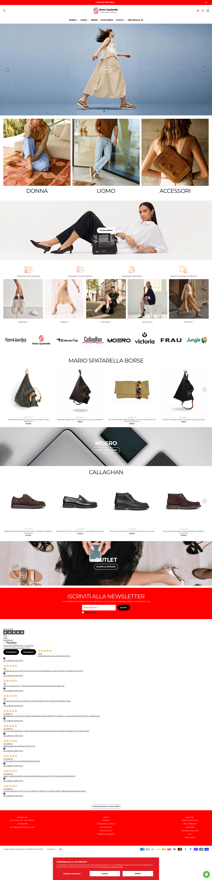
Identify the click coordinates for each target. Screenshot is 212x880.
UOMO (83, 20)
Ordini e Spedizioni (190, 820)
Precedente (11, 652)
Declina (138, 874)
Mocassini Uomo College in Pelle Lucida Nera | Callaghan (80, 531)
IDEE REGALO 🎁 (135, 20)
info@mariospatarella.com (22, 827)
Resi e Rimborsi (190, 824)
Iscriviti (123, 608)
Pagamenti (189, 827)
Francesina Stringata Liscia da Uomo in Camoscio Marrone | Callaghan (28, 532)
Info (190, 834)
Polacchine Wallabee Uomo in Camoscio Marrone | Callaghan (184, 532)
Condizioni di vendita (106, 824)
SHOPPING (190, 817)
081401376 (24, 824)
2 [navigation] (108, 112)
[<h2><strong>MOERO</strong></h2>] (106, 446)
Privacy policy (90, 612)
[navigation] (7, 69)
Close (206, 2)
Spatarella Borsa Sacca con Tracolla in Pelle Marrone (80, 420)
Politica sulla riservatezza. (111, 867)
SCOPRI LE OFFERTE (106, 567)
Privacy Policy (106, 831)
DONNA (72, 20)
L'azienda (106, 820)
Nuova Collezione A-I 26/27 (106, 69)
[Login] (203, 10)
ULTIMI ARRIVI (106, 20)
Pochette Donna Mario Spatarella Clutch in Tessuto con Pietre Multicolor (132, 420)
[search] (4, 10)
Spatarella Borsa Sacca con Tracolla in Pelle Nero (183, 420)
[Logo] (15, 340)
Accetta (105, 874)
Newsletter (190, 838)
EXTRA (106, 817)
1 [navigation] (104, 112)
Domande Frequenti (190, 831)
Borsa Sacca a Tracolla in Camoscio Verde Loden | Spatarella (28, 420)
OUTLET (119, 20)
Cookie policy (106, 827)
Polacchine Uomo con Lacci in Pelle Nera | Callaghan (132, 531)
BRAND (94, 20)
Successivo (28, 652)
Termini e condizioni (106, 834)
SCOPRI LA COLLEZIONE (106, 450)
